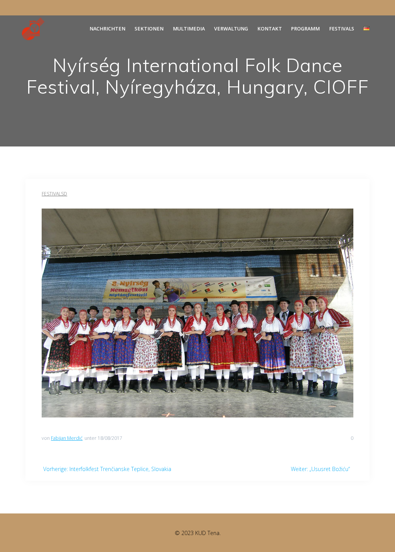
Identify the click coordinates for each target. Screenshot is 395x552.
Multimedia (189, 28)
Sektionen (149, 28)
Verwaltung (231, 28)
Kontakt (269, 28)
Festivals (341, 28)
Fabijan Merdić (67, 438)
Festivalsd (54, 193)
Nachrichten (107, 28)
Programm (305, 28)
